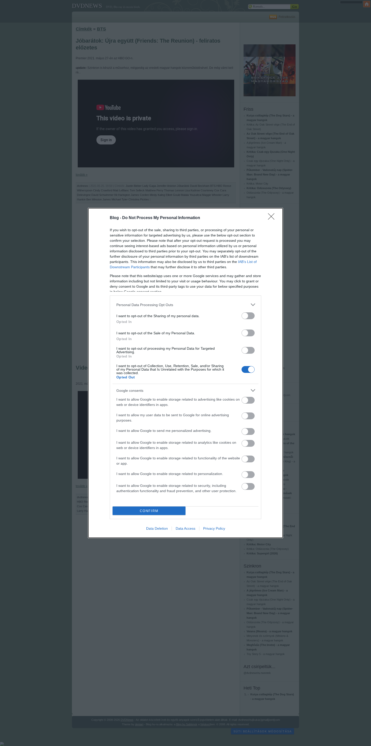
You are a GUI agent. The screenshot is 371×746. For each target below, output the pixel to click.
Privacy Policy (214, 528)
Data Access (185, 528)
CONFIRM (149, 511)
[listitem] (185, 304)
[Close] (273, 218)
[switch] (248, 315)
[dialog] (185, 373)
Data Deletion (157, 528)
